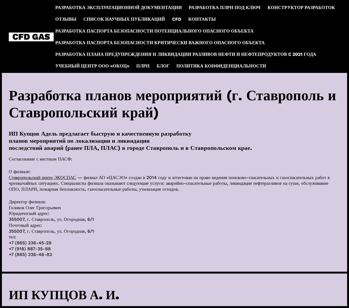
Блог (163, 66)
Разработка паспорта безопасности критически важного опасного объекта (160, 42)
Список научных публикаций (124, 19)
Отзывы (65, 19)
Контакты (202, 19)
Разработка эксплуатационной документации (118, 7)
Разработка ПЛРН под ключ (224, 7)
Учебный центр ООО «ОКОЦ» (92, 66)
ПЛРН (143, 66)
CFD (176, 19)
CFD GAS (31, 37)
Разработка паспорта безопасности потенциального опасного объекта (154, 31)
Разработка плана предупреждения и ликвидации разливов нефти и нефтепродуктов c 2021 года (185, 54)
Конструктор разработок (301, 7)
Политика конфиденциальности (221, 66)
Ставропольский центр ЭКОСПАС (42, 177)
